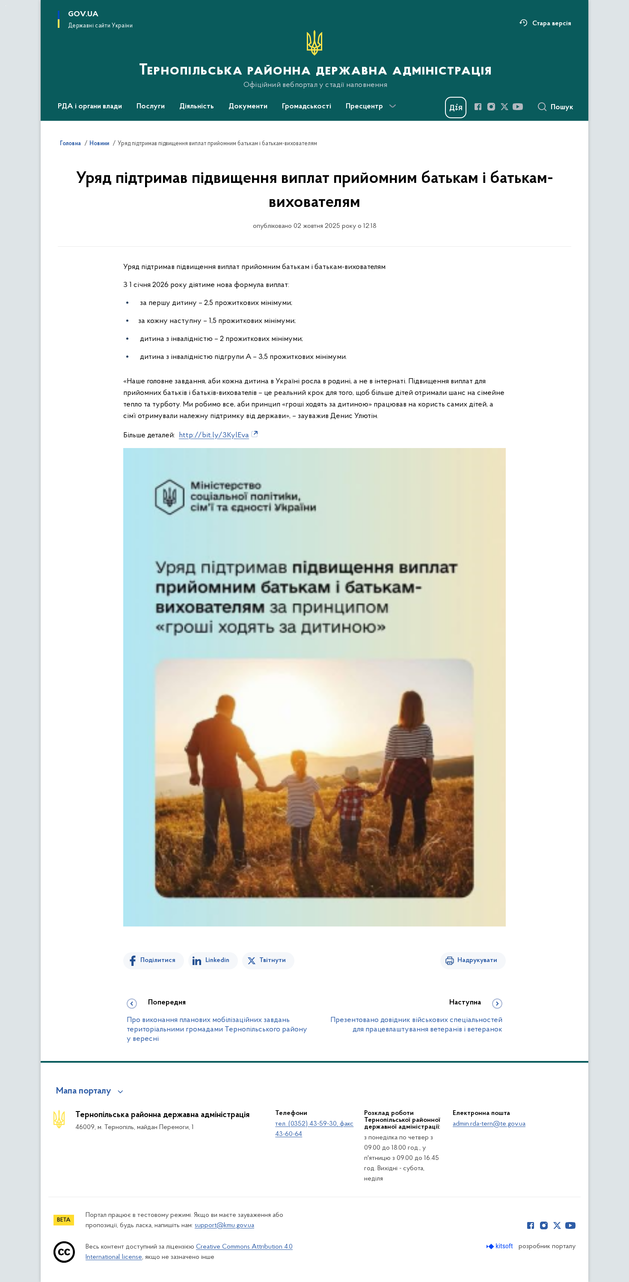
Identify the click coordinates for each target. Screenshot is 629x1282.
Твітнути (272, 960)
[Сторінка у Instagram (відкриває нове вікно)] (491, 107)
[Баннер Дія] (455, 107)
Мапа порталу (83, 1091)
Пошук (562, 107)
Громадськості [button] (306, 107)
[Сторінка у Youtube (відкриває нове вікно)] (518, 107)
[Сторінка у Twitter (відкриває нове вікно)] (504, 107)
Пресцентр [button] (364, 107)
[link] (219, 435)
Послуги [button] (150, 107)
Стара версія (551, 23)
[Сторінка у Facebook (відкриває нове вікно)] (478, 107)
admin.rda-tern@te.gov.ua (489, 1124)
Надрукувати (477, 960)
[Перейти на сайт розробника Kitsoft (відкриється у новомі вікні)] (500, 1246)
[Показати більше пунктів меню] (392, 106)
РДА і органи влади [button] (90, 107)
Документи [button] (247, 107)
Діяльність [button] (196, 107)
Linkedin (217, 960)
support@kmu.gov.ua (224, 1225)
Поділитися (157, 960)
